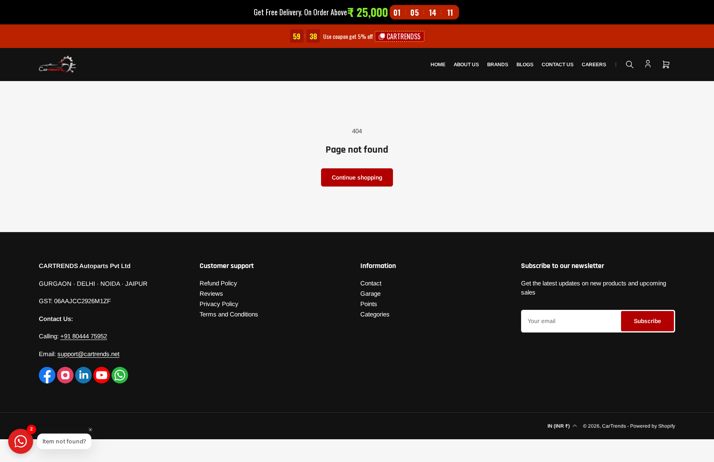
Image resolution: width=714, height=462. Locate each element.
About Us (466, 64)
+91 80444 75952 (83, 336)
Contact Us (558, 64)
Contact (370, 283)
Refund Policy (218, 283)
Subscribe (647, 321)
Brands (497, 64)
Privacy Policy (219, 303)
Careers (594, 64)
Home (438, 64)
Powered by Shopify (652, 426)
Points (368, 303)
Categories (375, 314)
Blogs (524, 64)
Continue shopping (357, 177)
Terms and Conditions (229, 314)
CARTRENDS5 (404, 36)
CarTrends (614, 426)
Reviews (211, 293)
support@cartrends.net (88, 353)
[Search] (630, 64)
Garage (370, 293)
